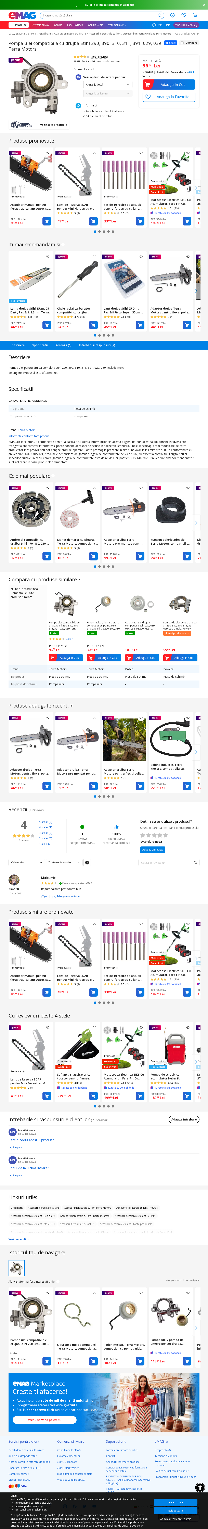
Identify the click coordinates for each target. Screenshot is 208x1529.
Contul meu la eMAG (69, 1450)
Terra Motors (179, 72)
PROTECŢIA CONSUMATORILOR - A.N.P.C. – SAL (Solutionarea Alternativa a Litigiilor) (128, 1480)
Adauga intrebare (184, 1119)
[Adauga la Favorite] (169, 97)
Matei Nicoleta (26, 1130)
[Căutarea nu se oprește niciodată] (22, 15)
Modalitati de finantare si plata (74, 1474)
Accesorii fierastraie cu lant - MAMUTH (33, 1224)
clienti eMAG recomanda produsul (97, 61)
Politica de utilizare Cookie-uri (172, 1471)
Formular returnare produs (121, 1450)
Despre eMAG (163, 1450)
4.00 (99, 57)
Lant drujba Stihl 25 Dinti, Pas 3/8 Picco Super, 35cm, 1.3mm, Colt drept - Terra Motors (122, 310)
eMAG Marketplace (68, 1468)
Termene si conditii (166, 1456)
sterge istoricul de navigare (182, 1280)
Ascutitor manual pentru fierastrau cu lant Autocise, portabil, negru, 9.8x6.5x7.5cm (29, 206)
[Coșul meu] (195, 15)
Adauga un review (152, 849)
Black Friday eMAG (19, 1479)
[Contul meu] (172, 15)
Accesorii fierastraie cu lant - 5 (77, 1224)
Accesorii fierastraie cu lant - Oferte (88, 1232)
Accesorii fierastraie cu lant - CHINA (135, 1216)
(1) (50, 827)
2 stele (43, 838)
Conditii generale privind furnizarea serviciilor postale (126, 1469)
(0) (50, 822)
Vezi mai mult (18, 1239)
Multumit (48, 878)
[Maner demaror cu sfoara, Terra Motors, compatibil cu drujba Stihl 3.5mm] (77, 509)
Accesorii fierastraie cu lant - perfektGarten (84, 1216)
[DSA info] (63, 244)
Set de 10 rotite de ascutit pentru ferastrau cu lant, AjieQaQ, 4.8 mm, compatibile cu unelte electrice (122, 206)
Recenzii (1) (63, 345)
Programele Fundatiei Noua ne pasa (175, 1477)
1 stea (43, 844)
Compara (191, 42)
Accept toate (175, 1502)
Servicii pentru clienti (24, 1441)
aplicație (128, 5)
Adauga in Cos (173, 84)
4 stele (43, 827)
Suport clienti (116, 1441)
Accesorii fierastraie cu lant (104, 33)
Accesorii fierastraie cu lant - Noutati (137, 1207)
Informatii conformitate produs (29, 436)
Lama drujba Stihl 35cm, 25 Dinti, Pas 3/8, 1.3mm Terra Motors (29, 310)
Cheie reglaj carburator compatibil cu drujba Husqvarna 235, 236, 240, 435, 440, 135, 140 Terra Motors (74, 310)
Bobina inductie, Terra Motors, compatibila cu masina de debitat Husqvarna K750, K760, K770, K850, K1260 (171, 766)
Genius (58, 25)
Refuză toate (175, 1510)
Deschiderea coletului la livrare (26, 1450)
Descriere (18, 345)
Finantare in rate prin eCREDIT (26, 1468)
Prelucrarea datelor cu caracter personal (173, 1463)
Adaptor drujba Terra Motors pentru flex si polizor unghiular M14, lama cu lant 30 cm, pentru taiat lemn (124, 771)
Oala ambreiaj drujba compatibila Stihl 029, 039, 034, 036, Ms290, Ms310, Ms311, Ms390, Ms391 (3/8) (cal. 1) (140, 625)
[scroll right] (196, 188)
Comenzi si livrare (70, 1441)
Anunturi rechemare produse (123, 1462)
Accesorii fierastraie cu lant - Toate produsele (126, 1224)
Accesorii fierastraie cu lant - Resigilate (33, 1216)
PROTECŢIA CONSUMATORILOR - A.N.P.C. (124, 1490)
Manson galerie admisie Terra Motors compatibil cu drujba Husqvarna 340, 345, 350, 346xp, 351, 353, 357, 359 (171, 541)
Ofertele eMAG (40, 25)
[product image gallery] (39, 85)
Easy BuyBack (75, 25)
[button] (44, 896)
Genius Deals (95, 25)
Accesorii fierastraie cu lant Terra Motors (147, 33)
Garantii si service (19, 1474)
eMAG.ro (161, 1441)
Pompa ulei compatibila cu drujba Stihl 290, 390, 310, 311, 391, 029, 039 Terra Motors (64, 625)
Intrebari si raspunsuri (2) (97, 345)
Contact (110, 1456)
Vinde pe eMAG (184, 25)
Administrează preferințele (175, 1519)
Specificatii (40, 345)
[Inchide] (204, 5)
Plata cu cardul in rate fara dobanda (29, 1462)
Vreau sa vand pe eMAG (44, 1420)
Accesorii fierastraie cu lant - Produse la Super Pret (143, 1232)
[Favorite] (184, 15)
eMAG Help (163, 25)
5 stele (43, 822)
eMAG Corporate (67, 1462)
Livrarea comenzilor (68, 1456)
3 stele (43, 833)
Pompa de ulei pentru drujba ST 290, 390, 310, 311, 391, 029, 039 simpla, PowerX (180, 625)
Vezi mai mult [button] (116, 25)
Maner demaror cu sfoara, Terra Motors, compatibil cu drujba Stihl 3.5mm (77, 541)
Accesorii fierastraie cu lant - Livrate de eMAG (37, 1232)
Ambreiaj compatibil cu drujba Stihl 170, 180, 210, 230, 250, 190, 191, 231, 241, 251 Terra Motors (29, 541)
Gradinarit (45, 33)
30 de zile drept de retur (23, 1456)
